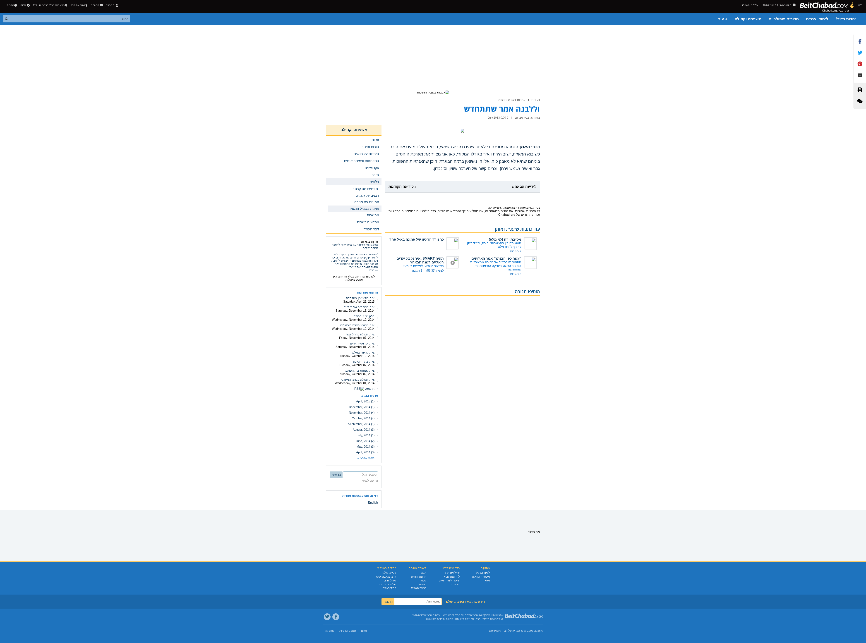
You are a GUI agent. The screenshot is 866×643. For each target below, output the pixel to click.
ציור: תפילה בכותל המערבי (357, 379)
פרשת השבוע (418, 588)
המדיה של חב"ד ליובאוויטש (504, 630)
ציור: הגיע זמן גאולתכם (360, 298)
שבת (423, 580)
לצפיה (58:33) (435, 270)
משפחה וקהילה (748, 19)
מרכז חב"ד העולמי (422, 615)
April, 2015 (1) (365, 401)
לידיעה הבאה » (524, 187)
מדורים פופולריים (784, 19)
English (373, 502)
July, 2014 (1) (365, 435)
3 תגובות (515, 274)
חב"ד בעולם (389, 588)
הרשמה (369, 389)
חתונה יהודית (418, 576)
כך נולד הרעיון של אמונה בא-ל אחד (416, 239)
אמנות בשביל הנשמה (511, 100)
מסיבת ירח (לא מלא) (505, 239)
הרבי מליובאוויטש (386, 576)
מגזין (487, 580)
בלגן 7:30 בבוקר (364, 316)
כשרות (422, 584)
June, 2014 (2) (365, 441)
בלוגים (535, 100)
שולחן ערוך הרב (387, 584)
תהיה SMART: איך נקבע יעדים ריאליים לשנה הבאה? (420, 260)
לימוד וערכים (817, 19)
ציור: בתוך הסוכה (363, 361)
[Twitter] (327, 616)
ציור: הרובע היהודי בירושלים (357, 325)
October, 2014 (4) (363, 418)
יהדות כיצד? (845, 19)
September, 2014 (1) (361, 424)
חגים (423, 572)
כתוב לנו (329, 630)
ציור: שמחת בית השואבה (359, 370)
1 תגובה (417, 270)
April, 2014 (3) (365, 452)
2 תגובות (515, 251)
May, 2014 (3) (365, 446)
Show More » (365, 458)
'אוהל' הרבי (390, 580)
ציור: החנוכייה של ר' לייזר (359, 307)
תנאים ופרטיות (347, 630)
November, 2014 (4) (361, 412)
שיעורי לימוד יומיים (449, 580)
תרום (23, 5)
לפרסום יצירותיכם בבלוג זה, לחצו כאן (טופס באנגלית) (354, 278)
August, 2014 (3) (363, 429)
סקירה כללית (389, 572)
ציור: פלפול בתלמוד (362, 352)
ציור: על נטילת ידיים (362, 343)
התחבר (110, 5)
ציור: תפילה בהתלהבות (360, 334)
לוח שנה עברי (452, 576)
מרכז (523, 630)
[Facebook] (335, 616)
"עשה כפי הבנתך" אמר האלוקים (496, 258)
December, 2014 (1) (361, 407)
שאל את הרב (78, 5)
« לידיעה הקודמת (403, 187)
